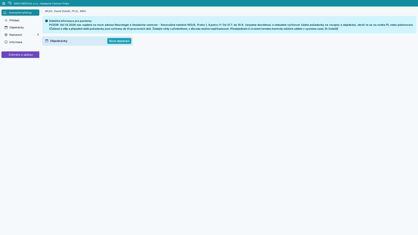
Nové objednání (119, 41)
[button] (4, 3)
